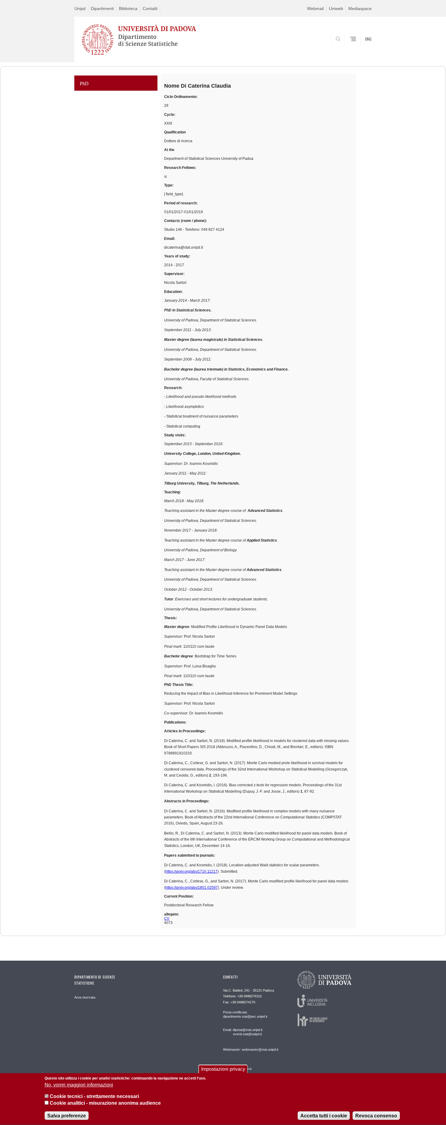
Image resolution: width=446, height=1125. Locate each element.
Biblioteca (128, 8)
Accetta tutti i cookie (323, 1115)
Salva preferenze (66, 1115)
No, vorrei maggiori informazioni (79, 1084)
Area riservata (84, 997)
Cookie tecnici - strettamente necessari (94, 1096)
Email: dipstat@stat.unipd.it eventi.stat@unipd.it (242, 1032)
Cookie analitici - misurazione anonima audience (105, 1103)
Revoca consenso (376, 1115)
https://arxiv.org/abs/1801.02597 (191, 887)
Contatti (150, 8)
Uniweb (336, 8)
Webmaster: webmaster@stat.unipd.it (250, 1049)
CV (166, 918)
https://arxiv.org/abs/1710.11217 (191, 871)
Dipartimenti (102, 8)
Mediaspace (360, 8)
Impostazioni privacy (223, 1069)
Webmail (315, 8)
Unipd (80, 8)
